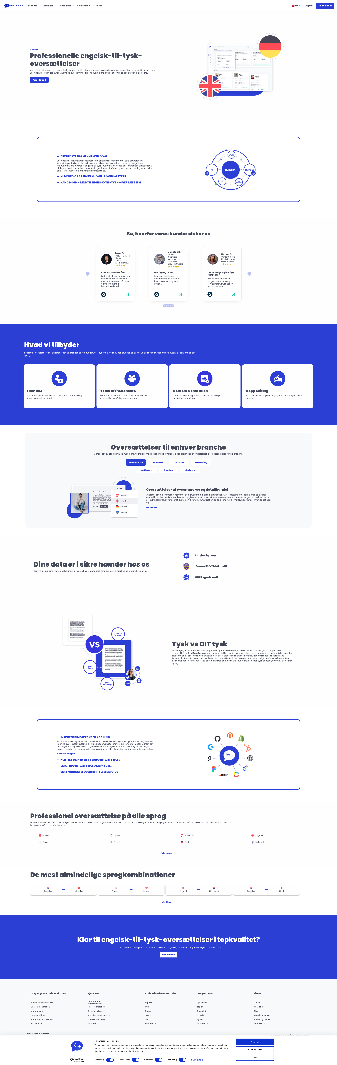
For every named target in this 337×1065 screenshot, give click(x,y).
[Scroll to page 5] (173, 305)
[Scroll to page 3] (169, 305)
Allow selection (255, 1050)
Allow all (255, 1042)
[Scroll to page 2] (167, 305)
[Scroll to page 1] (164, 305)
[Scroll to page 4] (171, 305)
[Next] (249, 274)
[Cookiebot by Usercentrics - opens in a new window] (77, 1060)
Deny (255, 1057)
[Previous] (88, 274)
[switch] (135, 1060)
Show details (197, 1060)
